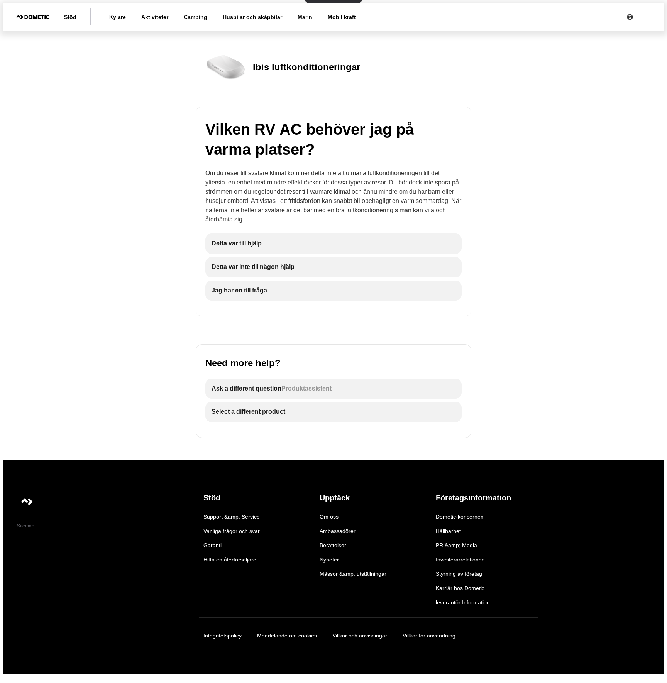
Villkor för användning (429, 635)
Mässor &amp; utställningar (353, 574)
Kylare (117, 17)
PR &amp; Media (456, 545)
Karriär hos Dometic (460, 588)
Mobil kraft (342, 17)
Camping (195, 17)
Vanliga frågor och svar (231, 531)
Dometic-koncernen (460, 517)
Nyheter (329, 559)
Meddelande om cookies (287, 635)
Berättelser (333, 545)
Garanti (212, 545)
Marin (305, 17)
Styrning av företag (459, 574)
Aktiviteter (154, 17)
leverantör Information (463, 602)
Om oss (329, 517)
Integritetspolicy (222, 635)
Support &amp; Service (231, 517)
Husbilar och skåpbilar (252, 17)
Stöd (70, 17)
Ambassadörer (338, 531)
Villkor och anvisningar (359, 635)
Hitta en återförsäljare (229, 559)
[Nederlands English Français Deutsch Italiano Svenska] (630, 17)
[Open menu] (648, 17)
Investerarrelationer (460, 559)
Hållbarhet (448, 531)
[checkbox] (333, 243)
